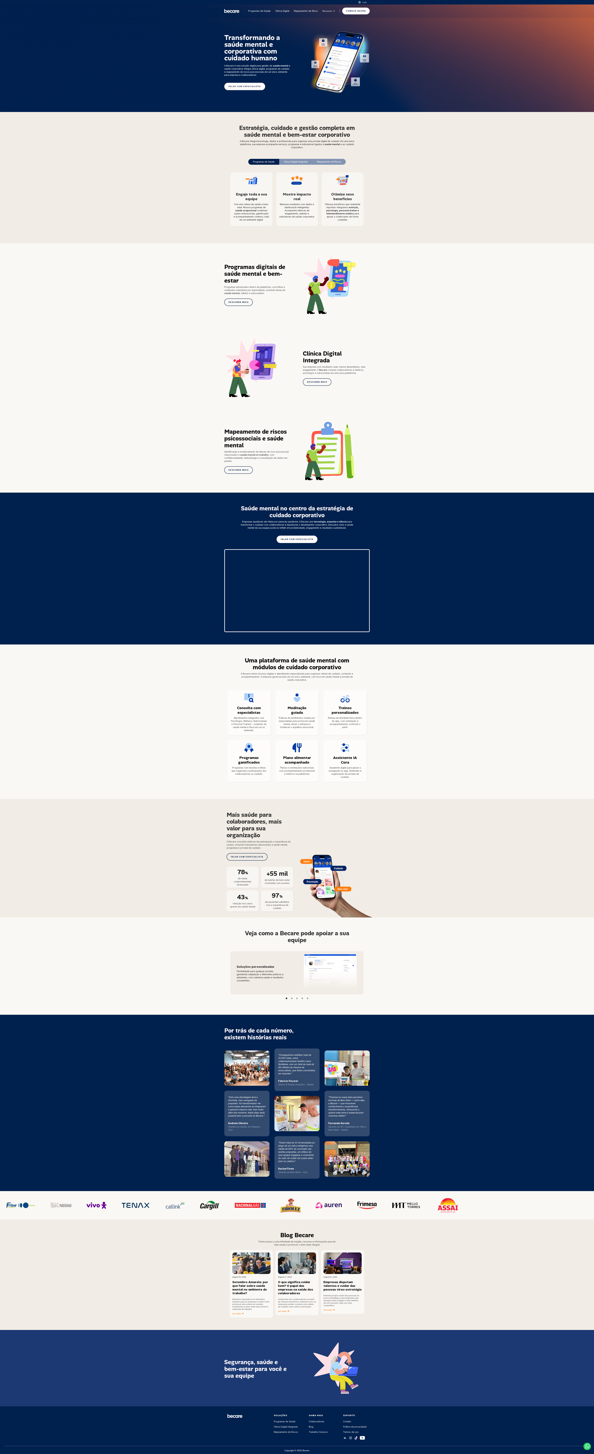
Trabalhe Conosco (318, 1432)
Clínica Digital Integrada (286, 1427)
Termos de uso (351, 1432)
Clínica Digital (282, 11)
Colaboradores (316, 1421)
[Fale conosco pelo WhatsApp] (587, 1446)
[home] (231, 11)
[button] (329, 11)
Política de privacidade (355, 1427)
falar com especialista (244, 86)
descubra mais (238, 302)
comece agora (356, 11)
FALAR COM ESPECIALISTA (247, 857)
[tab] (263, 162)
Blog (311, 1427)
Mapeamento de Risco (306, 11)
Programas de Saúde (259, 11)
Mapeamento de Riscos (286, 1432)
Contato (347, 1421)
